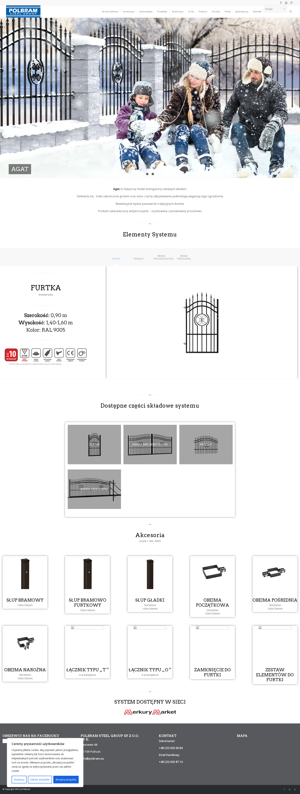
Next (297, 98)
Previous (3, 98)
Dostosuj (19, 779)
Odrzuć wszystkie (40, 779)
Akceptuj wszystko (66, 779)
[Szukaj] (290, 11)
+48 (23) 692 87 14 (171, 762)
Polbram (26, 789)
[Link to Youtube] (286, 2)
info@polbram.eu (92, 758)
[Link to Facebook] (280, 2)
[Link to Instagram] (291, 2)
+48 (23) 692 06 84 (171, 748)
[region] (45, 762)
